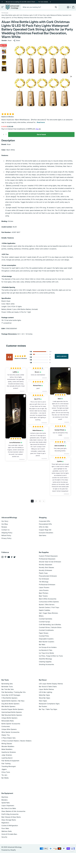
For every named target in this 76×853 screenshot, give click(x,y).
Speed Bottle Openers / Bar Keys (12, 701)
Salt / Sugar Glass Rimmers (48, 613)
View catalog (2, 7)
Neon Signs (43, 701)
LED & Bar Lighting (45, 692)
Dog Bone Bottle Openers (10, 704)
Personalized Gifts (45, 524)
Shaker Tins (5, 735)
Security (4, 837)
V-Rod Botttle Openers (9, 698)
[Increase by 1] (6, 132)
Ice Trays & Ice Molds (46, 653)
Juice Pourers (43, 590)
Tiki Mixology (43, 582)
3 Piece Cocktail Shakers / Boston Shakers (16, 741)
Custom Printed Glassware (48, 556)
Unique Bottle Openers (9, 718)
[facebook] (11, 557)
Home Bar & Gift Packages (10, 695)
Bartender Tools (7, 686)
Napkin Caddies (44, 610)
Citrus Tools (5, 772)
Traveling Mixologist (8, 766)
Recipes (4, 527)
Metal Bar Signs (44, 695)
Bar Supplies (44, 552)
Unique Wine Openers (9, 729)
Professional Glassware (47, 559)
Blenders (4, 800)
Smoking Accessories (46, 664)
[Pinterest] (5, 557)
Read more (41, 122)
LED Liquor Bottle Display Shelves (51, 684)
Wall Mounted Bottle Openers (11, 715)
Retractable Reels (7, 721)
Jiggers (4, 769)
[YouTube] (9, 557)
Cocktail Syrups (44, 622)
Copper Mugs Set (45, 530)
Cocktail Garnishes (45, 619)
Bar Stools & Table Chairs (48, 686)
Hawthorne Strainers (8, 752)
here (36, 1)
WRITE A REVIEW (62, 356)
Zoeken (55, 7)
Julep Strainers (6, 755)
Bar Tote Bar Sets (7, 689)
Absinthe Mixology (45, 659)
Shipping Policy (6, 533)
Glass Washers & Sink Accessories (13, 811)
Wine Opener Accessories (10, 732)
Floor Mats (5, 828)
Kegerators (5, 823)
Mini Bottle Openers (8, 706)
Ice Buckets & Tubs (45, 650)
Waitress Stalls (6, 831)
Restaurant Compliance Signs (49, 704)
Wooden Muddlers (7, 746)
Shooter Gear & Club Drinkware (50, 562)
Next (50, 1)
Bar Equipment (7, 793)
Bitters (41, 616)
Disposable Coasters (46, 639)
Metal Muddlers (6, 749)
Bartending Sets (7, 684)
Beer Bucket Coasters (46, 642)
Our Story (4, 521)
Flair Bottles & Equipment (10, 761)
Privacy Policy (6, 538)
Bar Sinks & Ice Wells (8, 808)
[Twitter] (14, 557)
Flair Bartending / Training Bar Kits (13, 692)
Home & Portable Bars (9, 834)
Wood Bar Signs (44, 698)
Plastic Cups (43, 573)
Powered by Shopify (8, 850)
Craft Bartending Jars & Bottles (50, 624)
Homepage (4, 13)
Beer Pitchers (43, 593)
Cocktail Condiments (46, 630)
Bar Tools (5, 680)
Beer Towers (43, 596)
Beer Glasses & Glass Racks (11, 817)
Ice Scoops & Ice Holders (48, 647)
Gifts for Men (43, 527)
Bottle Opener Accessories (10, 724)
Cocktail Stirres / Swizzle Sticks (50, 627)
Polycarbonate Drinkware (48, 576)
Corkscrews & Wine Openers (49, 602)
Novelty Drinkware (45, 570)
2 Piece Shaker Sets (8, 738)
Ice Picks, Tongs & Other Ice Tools (51, 656)
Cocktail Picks (44, 636)
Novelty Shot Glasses (46, 567)
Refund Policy (6, 535)
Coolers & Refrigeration (9, 825)
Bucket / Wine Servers (46, 604)
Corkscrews (5, 726)
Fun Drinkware (44, 579)
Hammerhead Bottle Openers (11, 712)
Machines (4, 797)
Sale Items (42, 535)
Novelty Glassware (45, 564)
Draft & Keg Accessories (9, 814)
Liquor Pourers (44, 587)
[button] (2, 2)
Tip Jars (4, 775)
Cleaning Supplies (45, 662)
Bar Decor (43, 680)
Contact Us (5, 530)
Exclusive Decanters (46, 533)
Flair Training (5, 763)
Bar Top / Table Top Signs (48, 709)
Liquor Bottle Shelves (46, 689)
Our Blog (4, 524)
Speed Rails (5, 803)
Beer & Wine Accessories (47, 599)
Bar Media (5, 778)
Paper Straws (43, 633)
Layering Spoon (7, 758)
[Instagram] (2, 557)
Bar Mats (42, 644)
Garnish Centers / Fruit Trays (49, 607)
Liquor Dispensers (7, 805)
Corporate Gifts (44, 521)
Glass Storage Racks (8, 820)
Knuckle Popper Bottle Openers (12, 709)
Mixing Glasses (6, 743)
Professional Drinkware (47, 584)
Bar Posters (43, 706)
